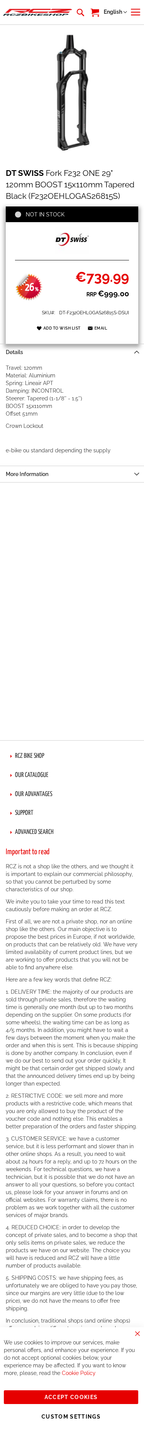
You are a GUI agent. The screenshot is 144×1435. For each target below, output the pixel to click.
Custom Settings (71, 1417)
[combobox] (80, 12)
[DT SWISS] (72, 252)
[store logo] (37, 12)
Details (14, 352)
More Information (27, 474)
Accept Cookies (71, 1397)
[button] (115, 12)
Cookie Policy (79, 1373)
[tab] (72, 352)
